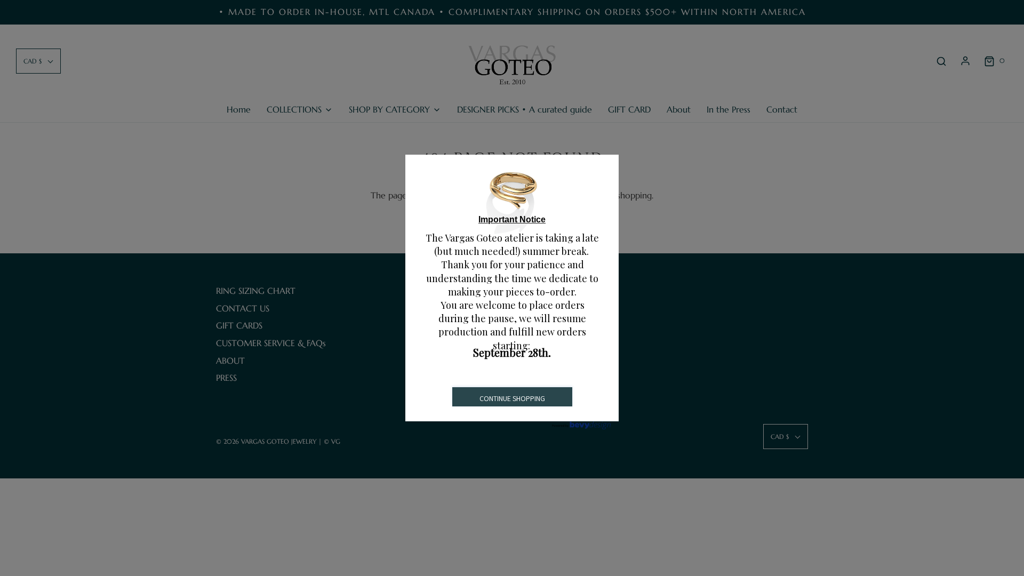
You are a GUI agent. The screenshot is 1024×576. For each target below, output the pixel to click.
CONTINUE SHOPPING (512, 398)
